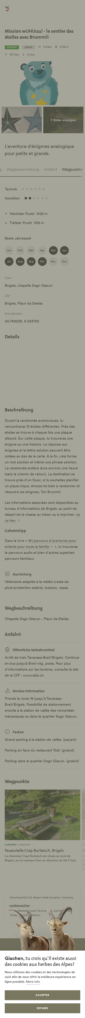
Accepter (43, 995)
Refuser (42, 1008)
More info (33, 981)
